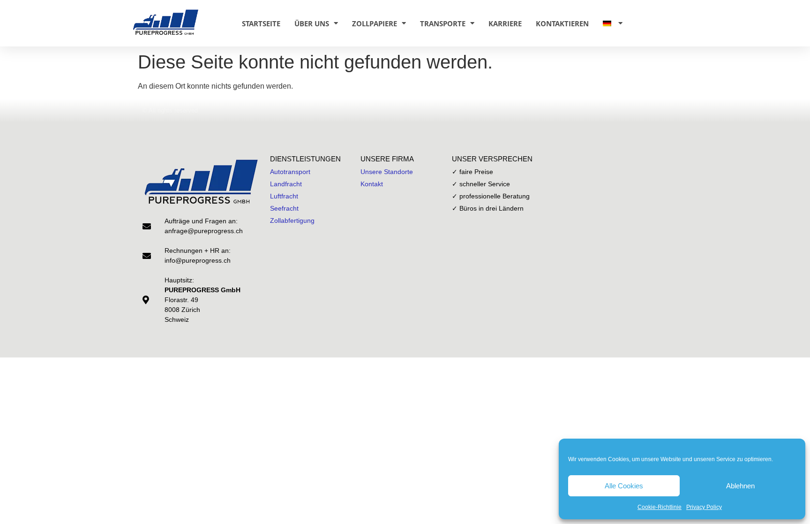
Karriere (505, 23)
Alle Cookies (624, 486)
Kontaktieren (562, 23)
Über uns (311, 23)
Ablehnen (740, 486)
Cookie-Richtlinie (660, 507)
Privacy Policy (704, 507)
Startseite (261, 23)
